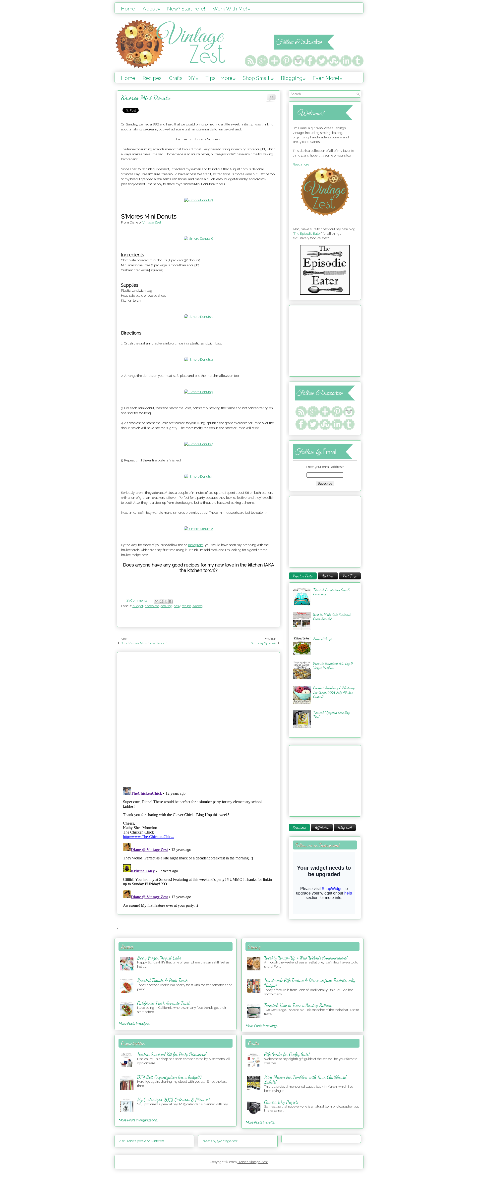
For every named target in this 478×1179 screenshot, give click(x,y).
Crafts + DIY (183, 78)
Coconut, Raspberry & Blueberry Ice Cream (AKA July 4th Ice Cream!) (334, 692)
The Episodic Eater (307, 233)
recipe (186, 606)
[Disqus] (198, 718)
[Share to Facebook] (170, 601)
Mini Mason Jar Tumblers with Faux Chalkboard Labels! (305, 1079)
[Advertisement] (324, 340)
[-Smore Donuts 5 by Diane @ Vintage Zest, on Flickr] (198, 476)
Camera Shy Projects (281, 1102)
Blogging (293, 78)
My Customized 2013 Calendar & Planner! (173, 1099)
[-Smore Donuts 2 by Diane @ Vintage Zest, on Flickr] (198, 359)
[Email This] (156, 601)
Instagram (195, 545)
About (151, 9)
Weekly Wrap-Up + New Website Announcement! (306, 957)
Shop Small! (258, 78)
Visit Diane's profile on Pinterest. (142, 1141)
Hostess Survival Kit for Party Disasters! (171, 1054)
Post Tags (350, 575)
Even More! (327, 78)
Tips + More (220, 78)
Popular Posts (303, 575)
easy (177, 606)
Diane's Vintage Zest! (253, 1162)
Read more (301, 164)
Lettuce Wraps (322, 639)
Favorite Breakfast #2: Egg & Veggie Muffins (333, 665)
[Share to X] (166, 601)
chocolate (152, 606)
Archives (328, 575)
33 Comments (136, 600)
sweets (197, 606)
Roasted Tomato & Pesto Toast (162, 980)
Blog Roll (345, 827)
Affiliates (322, 827)
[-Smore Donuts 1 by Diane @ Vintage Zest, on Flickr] (198, 317)
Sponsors (299, 827)
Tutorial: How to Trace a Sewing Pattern (297, 1005)
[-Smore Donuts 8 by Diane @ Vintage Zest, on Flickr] (199, 529)
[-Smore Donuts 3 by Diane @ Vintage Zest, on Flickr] (198, 392)
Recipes (152, 78)
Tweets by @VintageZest (220, 1141)
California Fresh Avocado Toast (163, 1003)
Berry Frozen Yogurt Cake (159, 957)
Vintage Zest (151, 222)
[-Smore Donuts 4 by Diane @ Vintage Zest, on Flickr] (198, 444)
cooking (166, 606)
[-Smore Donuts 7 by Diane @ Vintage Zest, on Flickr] (198, 200)
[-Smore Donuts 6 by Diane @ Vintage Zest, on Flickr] (198, 238)
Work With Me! (231, 9)
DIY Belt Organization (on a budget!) (169, 1077)
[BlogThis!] (161, 601)
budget (137, 606)
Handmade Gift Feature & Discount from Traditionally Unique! (309, 983)
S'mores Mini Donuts (145, 97)
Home (128, 9)
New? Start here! (186, 9)
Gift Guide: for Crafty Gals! (287, 1054)
